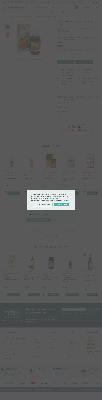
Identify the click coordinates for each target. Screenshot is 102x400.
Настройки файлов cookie (43, 204)
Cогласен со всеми (61, 204)
